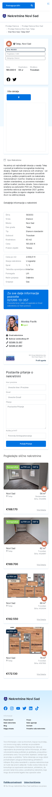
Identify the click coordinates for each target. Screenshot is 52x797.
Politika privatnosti (13, 782)
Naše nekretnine (10, 723)
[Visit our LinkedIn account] (32, 708)
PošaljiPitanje (26, 444)
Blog (5, 726)
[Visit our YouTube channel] (19, 708)
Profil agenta (41, 360)
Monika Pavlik (29, 321)
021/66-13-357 (17, 300)
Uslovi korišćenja (32, 782)
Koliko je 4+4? (11, 431)
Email (8, 392)
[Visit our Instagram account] (13, 708)
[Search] (32, 5)
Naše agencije (31, 723)
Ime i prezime (11, 382)
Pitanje (8, 402)
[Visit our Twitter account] (25, 708)
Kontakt (29, 726)
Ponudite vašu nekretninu (35, 729)
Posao (28, 720)
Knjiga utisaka (9, 729)
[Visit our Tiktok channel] (38, 708)
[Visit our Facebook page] (7, 708)
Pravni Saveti (8, 720)
